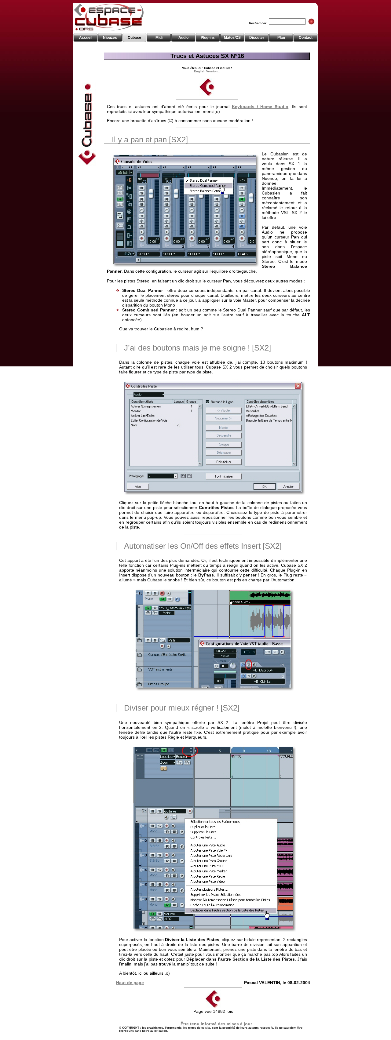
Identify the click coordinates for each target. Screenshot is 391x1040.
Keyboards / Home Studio (260, 106)
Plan (281, 37)
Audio (183, 37)
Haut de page (130, 982)
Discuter (256, 37)
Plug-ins (208, 37)
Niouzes (110, 37)
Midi (159, 37)
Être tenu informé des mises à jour (216, 1023)
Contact (305, 37)
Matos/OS (232, 37)
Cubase (134, 37)
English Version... (207, 71)
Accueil (85, 37)
